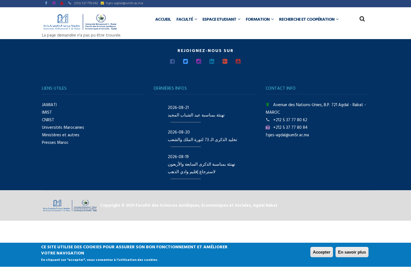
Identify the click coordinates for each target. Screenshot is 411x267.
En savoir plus (352, 252)
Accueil (163, 19)
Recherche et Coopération (307, 19)
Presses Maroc (55, 142)
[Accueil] (80, 21)
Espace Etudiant (219, 19)
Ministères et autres (60, 135)
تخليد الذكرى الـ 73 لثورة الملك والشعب (202, 140)
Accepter (321, 252)
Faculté (185, 19)
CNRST (48, 120)
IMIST (47, 112)
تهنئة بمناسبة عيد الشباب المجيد (196, 115)
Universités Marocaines (63, 127)
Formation (258, 19)
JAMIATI (49, 105)
